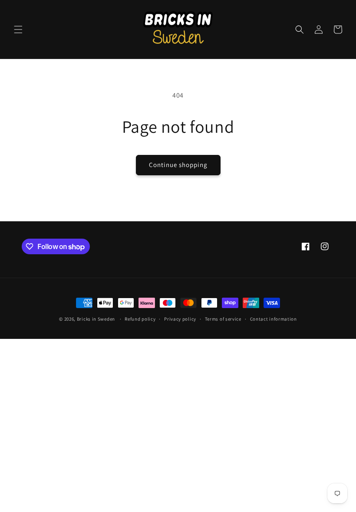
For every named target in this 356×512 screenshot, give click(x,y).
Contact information (273, 319)
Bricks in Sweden (96, 319)
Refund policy (140, 319)
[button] (18, 29)
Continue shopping (178, 165)
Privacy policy (180, 319)
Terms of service (223, 319)
